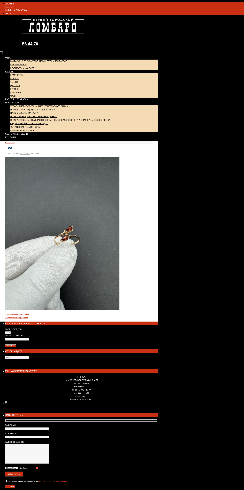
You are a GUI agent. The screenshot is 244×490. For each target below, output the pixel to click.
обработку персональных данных (53, 481)
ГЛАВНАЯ (9, 3)
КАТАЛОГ (9, 7)
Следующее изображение (16, 317)
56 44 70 (30, 43)
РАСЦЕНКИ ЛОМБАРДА (16, 10)
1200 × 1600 (25, 154)
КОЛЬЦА (9, 143)
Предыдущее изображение (17, 314)
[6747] (62, 309)
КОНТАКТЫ (10, 13)
